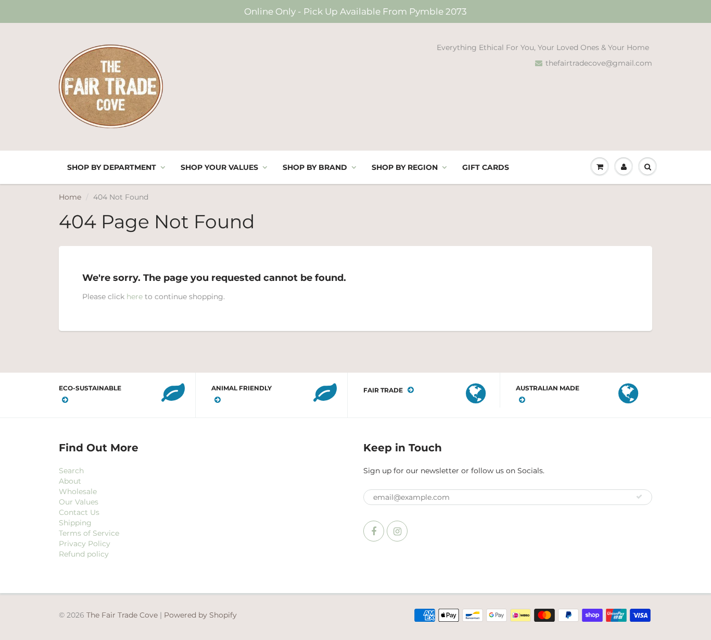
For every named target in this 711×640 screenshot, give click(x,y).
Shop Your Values (219, 167)
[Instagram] (397, 531)
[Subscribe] (639, 496)
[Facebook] (373, 531)
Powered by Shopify (200, 615)
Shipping (75, 522)
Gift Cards (485, 167)
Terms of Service (89, 533)
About (70, 481)
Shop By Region (405, 167)
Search (71, 470)
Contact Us (79, 512)
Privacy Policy (84, 543)
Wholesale (78, 491)
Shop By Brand (315, 167)
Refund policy (84, 554)
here (134, 296)
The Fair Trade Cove (122, 615)
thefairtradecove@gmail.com (598, 63)
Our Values (78, 502)
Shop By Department (111, 167)
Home (70, 197)
